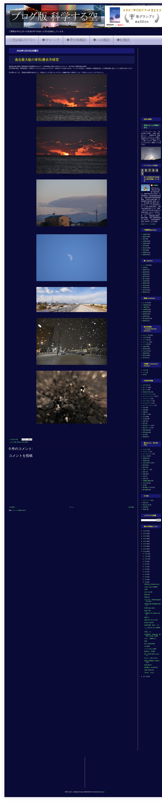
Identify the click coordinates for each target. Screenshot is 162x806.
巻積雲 (145, 243)
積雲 (15, 442)
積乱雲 (145, 248)
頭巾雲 (145, 357)
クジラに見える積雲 (150, 649)
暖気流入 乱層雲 (149, 651)
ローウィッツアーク (149, 405)
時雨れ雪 (147, 597)
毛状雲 (145, 281)
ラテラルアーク (147, 403)
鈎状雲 (145, 287)
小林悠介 (155, 185)
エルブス (145, 449)
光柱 (144, 407)
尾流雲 (145, 348)
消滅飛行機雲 (147, 481)
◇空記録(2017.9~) (22, 40)
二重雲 (145, 307)
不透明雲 (145, 305)
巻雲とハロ (147, 632)
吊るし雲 (145, 456)
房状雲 (145, 274)
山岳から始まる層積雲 (151, 587)
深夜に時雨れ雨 (149, 670)
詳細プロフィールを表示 (148, 224)
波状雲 (145, 314)
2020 (144, 546)
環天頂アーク (147, 425)
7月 (146, 566)
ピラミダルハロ (147, 401)
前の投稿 (131, 507)
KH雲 (146, 589)
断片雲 (145, 278)
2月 (146, 579)
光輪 (144, 412)
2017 (144, 676)
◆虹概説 (123, 40)
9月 (146, 561)
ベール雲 (145, 344)
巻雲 (144, 245)
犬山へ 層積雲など (150, 638)
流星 (144, 478)
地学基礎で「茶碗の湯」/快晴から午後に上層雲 (152, 635)
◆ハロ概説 (101, 40)
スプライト (146, 451)
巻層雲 (145, 241)
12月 (146, 554)
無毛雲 (145, 285)
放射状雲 (145, 311)
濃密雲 (145, 283)
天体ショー (146, 469)
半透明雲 (145, 309)
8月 (146, 564)
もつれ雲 (145, 302)
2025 (144, 533)
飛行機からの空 (147, 487)
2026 (144, 531)
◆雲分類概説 (76, 40)
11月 (146, 556)
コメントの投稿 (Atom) (19, 510)
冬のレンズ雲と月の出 (151, 658)
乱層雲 (145, 234)
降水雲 (145, 355)
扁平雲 (145, 276)
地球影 (145, 458)
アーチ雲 (145, 340)
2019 (144, 549)
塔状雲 (145, 269)
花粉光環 (145, 430)
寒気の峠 (147, 594)
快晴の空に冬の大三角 (151, 620)
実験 (144, 502)
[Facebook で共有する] (29, 439)
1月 (146, 582)
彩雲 (144, 421)
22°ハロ (145, 387)
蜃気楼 (145, 436)
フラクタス (146, 342)
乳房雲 (145, 346)
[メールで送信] (23, 439)
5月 (146, 572)
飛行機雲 (145, 490)
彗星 (144, 472)
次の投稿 (12, 507)
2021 (144, 544)
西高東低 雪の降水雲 (151, 667)
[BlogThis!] (25, 439)
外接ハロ (145, 414)
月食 (144, 476)
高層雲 (145, 252)
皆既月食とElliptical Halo (151, 584)
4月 (146, 574)
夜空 (144, 467)
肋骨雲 (145, 316)
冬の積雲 (147, 646)
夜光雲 (145, 465)
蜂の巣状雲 (146, 318)
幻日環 (145, 419)
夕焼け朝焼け (25, 442)
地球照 (145, 460)
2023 (144, 538)
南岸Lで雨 (147, 610)
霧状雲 (145, 292)
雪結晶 (19, 442)
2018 (144, 551)
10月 (146, 559)
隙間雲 (145, 321)
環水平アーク (147, 428)
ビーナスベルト (147, 454)
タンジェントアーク (149, 396)
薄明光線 (145, 432)
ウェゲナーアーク (148, 394)
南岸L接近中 (148, 665)
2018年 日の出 (149, 672)
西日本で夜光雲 (149, 622)
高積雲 (145, 254)
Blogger (102, 792)
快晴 (144, 474)
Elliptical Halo (147, 392)
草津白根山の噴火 (149, 608)
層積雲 (145, 236)
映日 (144, 423)
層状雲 (145, 272)
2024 (144, 536)
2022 (144, 541)
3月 (146, 577)
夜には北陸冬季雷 (149, 643)
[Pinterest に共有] (31, 439)
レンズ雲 (145, 265)
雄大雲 (145, 290)
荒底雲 (145, 353)
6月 (146, 569)
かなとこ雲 (146, 335)
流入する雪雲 (148, 592)
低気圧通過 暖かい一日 (151, 625)
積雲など (147, 617)
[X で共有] (27, 439)
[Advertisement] (151, 81)
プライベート (147, 500)
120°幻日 (145, 385)
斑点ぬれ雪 (146, 505)
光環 (144, 410)
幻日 (144, 416)
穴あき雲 (145, 351)
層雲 (144, 239)
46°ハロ (145, 389)
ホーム (72, 507)
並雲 (144, 267)
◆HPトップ (51, 40)
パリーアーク (147, 398)
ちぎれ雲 (145, 337)
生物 (144, 507)
